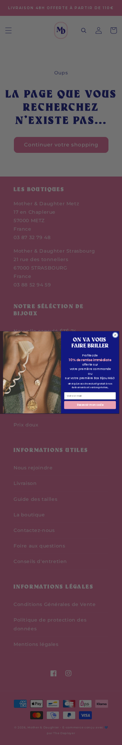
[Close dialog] (115, 334)
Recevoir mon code (90, 405)
